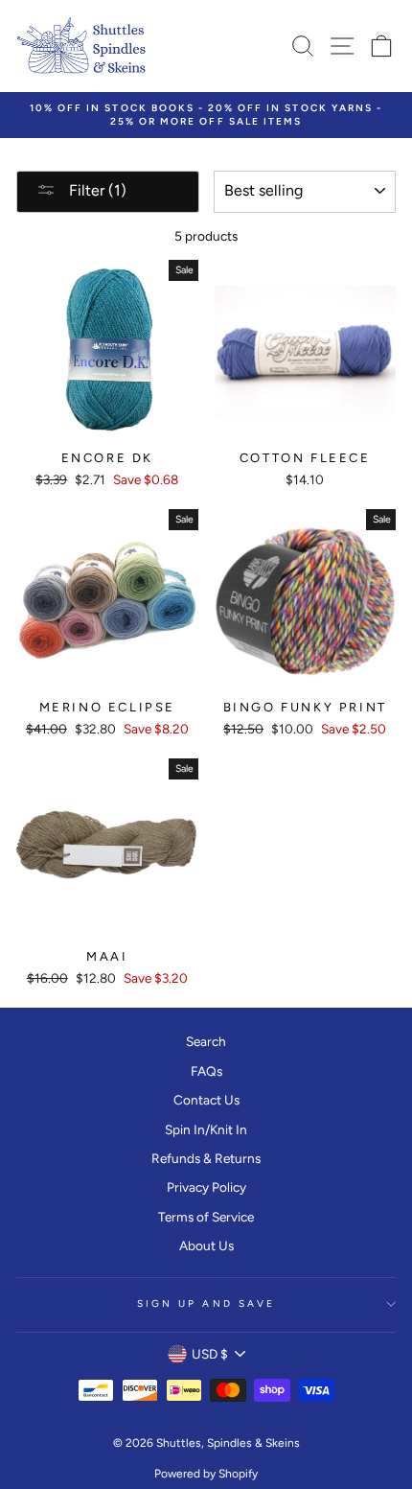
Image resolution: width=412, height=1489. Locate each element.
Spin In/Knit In (206, 1129)
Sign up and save (206, 1303)
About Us (206, 1245)
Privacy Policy (206, 1187)
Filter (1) (95, 190)
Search (206, 1041)
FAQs (206, 1071)
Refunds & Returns (206, 1158)
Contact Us (206, 1099)
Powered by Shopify (206, 1473)
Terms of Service (206, 1216)
